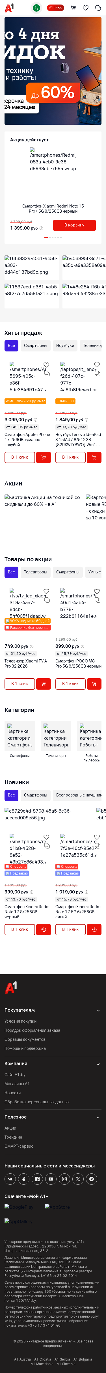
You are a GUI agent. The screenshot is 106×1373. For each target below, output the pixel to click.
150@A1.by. (26, 1301)
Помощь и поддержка (25, 1048)
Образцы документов (25, 1039)
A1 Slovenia (66, 1364)
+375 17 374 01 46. (45, 1325)
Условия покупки (20, 1021)
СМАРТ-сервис (19, 1146)
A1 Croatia (42, 1359)
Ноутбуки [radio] (65, 345)
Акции (10, 1128)
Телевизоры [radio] (35, 572)
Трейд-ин (13, 1137)
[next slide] (8, 406)
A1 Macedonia (42, 1364)
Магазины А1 (17, 1083)
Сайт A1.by (15, 1074)
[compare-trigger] (47, 373)
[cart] (73, 8)
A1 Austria (22, 1359)
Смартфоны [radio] (35, 345)
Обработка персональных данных (37, 1102)
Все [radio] (11, 345)
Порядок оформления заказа (32, 1030)
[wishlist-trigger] (46, 365)
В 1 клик (19, 457)
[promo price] (41, 228)
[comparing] (98, 8)
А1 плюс (55, 7)
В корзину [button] (74, 225)
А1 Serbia (62, 1359)
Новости (13, 1093)
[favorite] (85, 8)
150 (47, 1292)
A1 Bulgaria (82, 1359)
